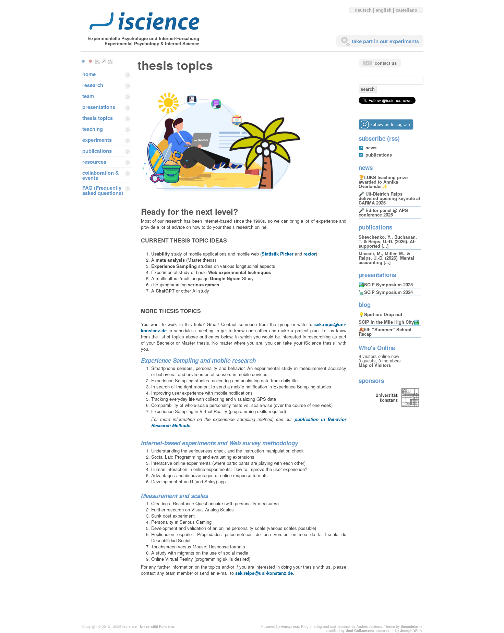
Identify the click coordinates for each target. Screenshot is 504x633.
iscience (129, 626)
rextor (309, 253)
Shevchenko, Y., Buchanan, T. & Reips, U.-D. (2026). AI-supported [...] (388, 241)
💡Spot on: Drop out (380, 314)
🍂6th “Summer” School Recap (385, 331)
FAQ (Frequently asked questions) (102, 190)
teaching (92, 129)
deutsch (363, 10)
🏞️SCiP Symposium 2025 (386, 284)
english (384, 10)
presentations (98, 107)
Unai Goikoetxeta (360, 630)
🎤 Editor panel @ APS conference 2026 (383, 212)
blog (365, 304)
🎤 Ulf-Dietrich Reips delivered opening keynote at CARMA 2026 (389, 198)
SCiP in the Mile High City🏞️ (389, 322)
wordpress (290, 626)
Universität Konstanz (157, 626)
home (89, 74)
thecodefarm (411, 626)
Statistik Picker (277, 253)
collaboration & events (100, 175)
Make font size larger (110, 61)
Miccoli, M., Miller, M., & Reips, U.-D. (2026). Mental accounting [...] (386, 257)
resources (94, 161)
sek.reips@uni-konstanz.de (264, 573)
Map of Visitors (375, 365)
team (88, 96)
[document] (243, 240)
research (92, 85)
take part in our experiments (385, 41)
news (370, 147)
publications (97, 150)
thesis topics (97, 118)
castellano (406, 10)
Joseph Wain (411, 630)
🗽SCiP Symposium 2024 (386, 292)
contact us (386, 63)
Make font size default (104, 61)
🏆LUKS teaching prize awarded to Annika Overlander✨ (383, 181)
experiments (97, 140)
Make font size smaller (97, 61)
